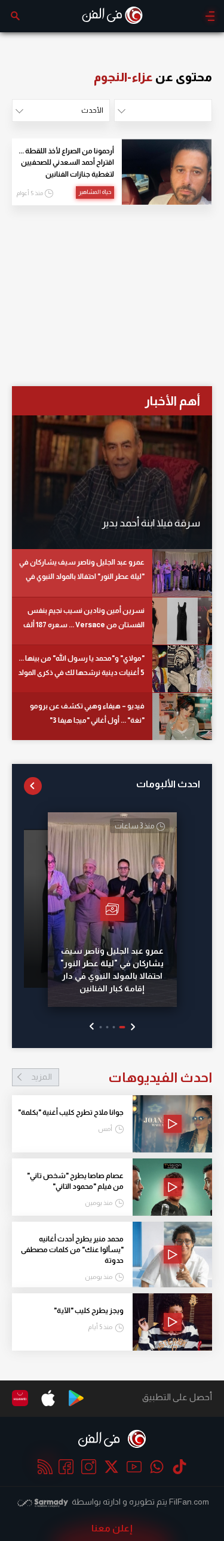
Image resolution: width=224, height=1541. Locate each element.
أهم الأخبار (172, 401)
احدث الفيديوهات (121, 1077)
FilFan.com (189, 1501)
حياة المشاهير (95, 192)
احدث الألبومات (168, 784)
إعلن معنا (112, 1528)
